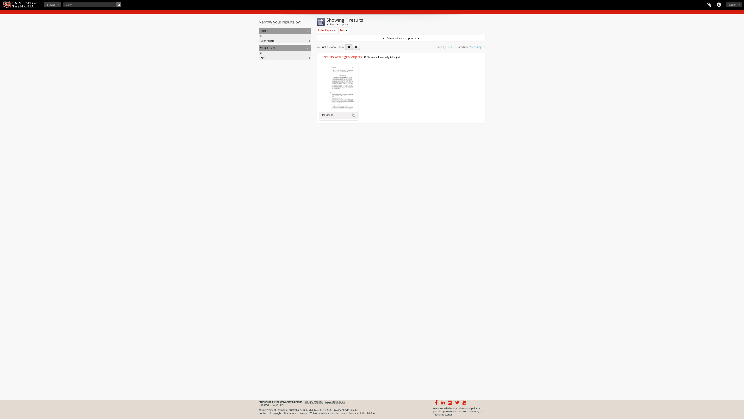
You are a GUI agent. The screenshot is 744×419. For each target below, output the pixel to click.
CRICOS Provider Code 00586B (340, 410)
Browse (51, 4)
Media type (268, 47)
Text (261, 58)
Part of (265, 30)
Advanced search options (401, 38)
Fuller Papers (266, 40)
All (260, 36)
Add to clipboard (353, 115)
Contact (263, 413)
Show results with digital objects (383, 57)
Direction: (462, 47)
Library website (314, 401)
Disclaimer (290, 413)
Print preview (328, 47)
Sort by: (441, 47)
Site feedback (339, 413)
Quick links (719, 5)
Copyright (276, 413)
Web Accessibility (319, 413)
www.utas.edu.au (335, 401)
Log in (732, 4)
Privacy (303, 413)
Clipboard (709, 5)
